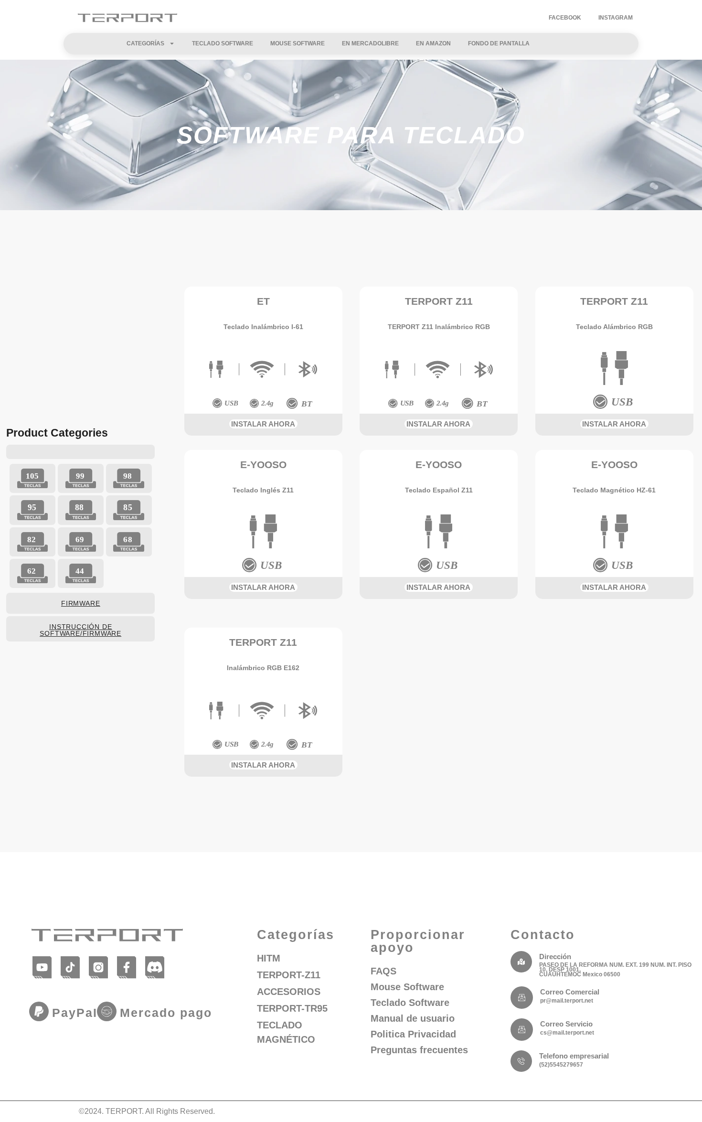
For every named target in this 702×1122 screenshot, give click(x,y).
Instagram (615, 17)
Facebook (565, 17)
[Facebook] (127, 967)
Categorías (145, 43)
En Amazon (433, 43)
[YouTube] (42, 967)
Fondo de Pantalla (499, 43)
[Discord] (155, 967)
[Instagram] (98, 967)
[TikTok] (70, 967)
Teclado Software (222, 43)
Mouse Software (297, 43)
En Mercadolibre (370, 43)
